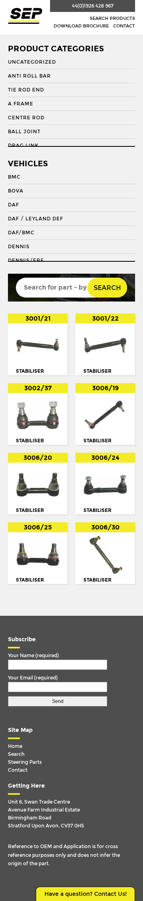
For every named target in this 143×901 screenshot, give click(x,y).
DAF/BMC (21, 232)
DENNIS (19, 246)
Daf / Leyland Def (35, 219)
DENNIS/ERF (26, 260)
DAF (13, 205)
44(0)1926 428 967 (93, 6)
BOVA (15, 191)
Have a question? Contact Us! (85, 894)
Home (15, 746)
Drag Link (23, 145)
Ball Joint (24, 131)
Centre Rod (26, 118)
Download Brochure (81, 26)
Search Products (112, 18)
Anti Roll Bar (29, 76)
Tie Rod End (26, 90)
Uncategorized (32, 62)
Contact (124, 26)
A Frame (20, 104)
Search (107, 288)
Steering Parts (25, 762)
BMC (14, 177)
